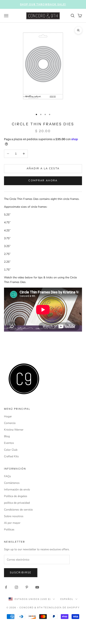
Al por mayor (12, 523)
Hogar (8, 416)
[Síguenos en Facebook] (6, 587)
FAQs (7, 476)
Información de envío (17, 489)
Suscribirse (21, 572)
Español (66, 599)
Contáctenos (12, 483)
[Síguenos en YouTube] (37, 587)
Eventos (9, 443)
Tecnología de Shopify (61, 607)
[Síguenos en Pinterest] (27, 587)
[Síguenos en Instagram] (16, 587)
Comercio (10, 423)
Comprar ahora (42, 180)
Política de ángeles (15, 496)
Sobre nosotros (13, 516)
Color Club (10, 450)
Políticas (9, 529)
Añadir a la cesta (43, 168)
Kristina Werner (13, 430)
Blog (7, 436)
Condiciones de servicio (18, 510)
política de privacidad (17, 503)
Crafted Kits (11, 456)
